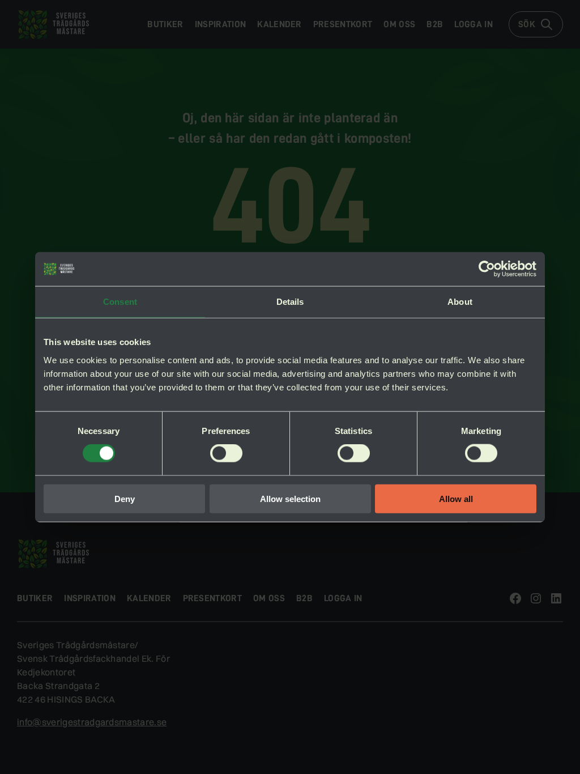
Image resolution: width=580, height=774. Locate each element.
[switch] (226, 453)
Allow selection (290, 498)
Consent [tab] (120, 302)
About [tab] (459, 302)
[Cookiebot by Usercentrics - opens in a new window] (486, 269)
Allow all (456, 498)
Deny (124, 498)
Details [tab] (290, 302)
